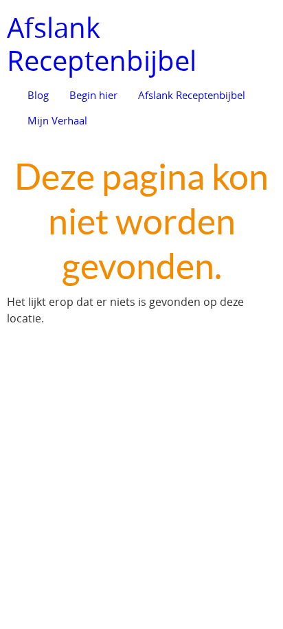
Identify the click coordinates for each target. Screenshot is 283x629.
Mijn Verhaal (57, 120)
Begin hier (93, 95)
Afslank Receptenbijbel (101, 44)
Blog (38, 95)
